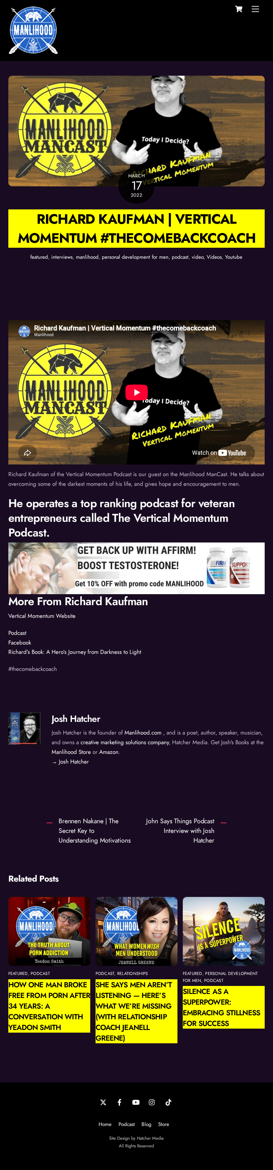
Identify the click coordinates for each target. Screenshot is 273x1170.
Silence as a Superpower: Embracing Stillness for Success (221, 1007)
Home (105, 1124)
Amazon (109, 752)
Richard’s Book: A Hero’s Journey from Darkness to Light (74, 652)
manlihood (87, 257)
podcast (180, 257)
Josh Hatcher (76, 718)
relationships (132, 973)
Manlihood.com (143, 733)
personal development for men (135, 257)
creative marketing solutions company (125, 742)
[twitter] (103, 1101)
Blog (146, 1124)
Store (163, 1124)
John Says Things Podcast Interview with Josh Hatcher (180, 830)
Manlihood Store (71, 752)
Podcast (17, 633)
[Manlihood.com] (33, 52)
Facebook (19, 643)
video (197, 257)
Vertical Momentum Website (42, 616)
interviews (62, 257)
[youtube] (135, 1101)
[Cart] (238, 9)
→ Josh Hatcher (70, 762)
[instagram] (152, 1101)
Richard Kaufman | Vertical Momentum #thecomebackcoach (137, 228)
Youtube (233, 257)
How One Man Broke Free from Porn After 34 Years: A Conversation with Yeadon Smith (49, 1006)
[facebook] (119, 1101)
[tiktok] (168, 1101)
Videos (214, 257)
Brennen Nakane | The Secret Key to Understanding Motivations (95, 830)
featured (39, 257)
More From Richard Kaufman (78, 601)
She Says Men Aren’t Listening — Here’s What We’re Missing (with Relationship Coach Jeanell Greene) (134, 1011)
